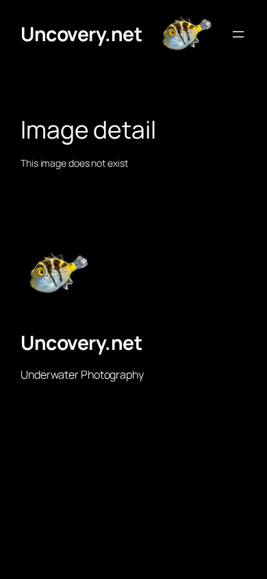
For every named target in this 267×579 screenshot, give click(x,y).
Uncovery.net (81, 34)
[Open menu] (238, 34)
